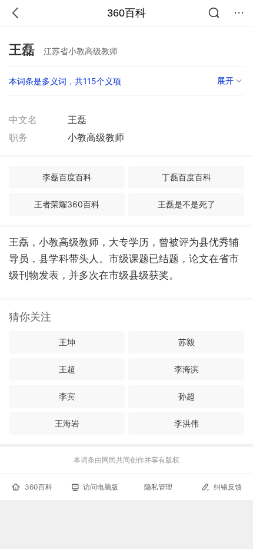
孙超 (186, 396)
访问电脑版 (100, 486)
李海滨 (186, 369)
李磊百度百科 (67, 177)
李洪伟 (186, 423)
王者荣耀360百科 (66, 204)
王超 (67, 369)
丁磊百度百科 (186, 177)
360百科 (126, 13)
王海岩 (67, 423)
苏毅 (186, 342)
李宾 (67, 396)
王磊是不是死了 (186, 204)
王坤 (67, 342)
